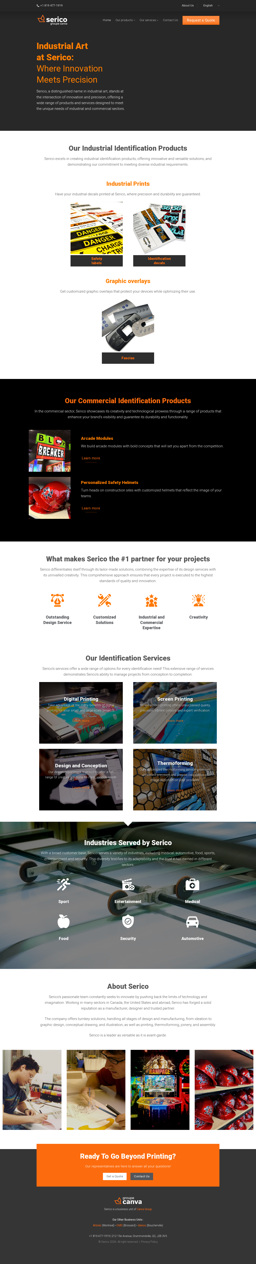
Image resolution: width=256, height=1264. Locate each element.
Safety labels (96, 261)
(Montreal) (103, 1225)
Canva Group (144, 1209)
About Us (188, 5)
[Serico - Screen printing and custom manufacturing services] (52, 20)
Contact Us (170, 20)
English (208, 5)
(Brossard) (126, 1225)
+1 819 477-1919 (99, 1236)
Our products (124, 20)
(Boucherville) (150, 1225)
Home (107, 20)
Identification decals (159, 261)
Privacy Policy (149, 1241)
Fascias (128, 358)
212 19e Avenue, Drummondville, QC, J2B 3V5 (139, 1236)
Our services (148, 20)
